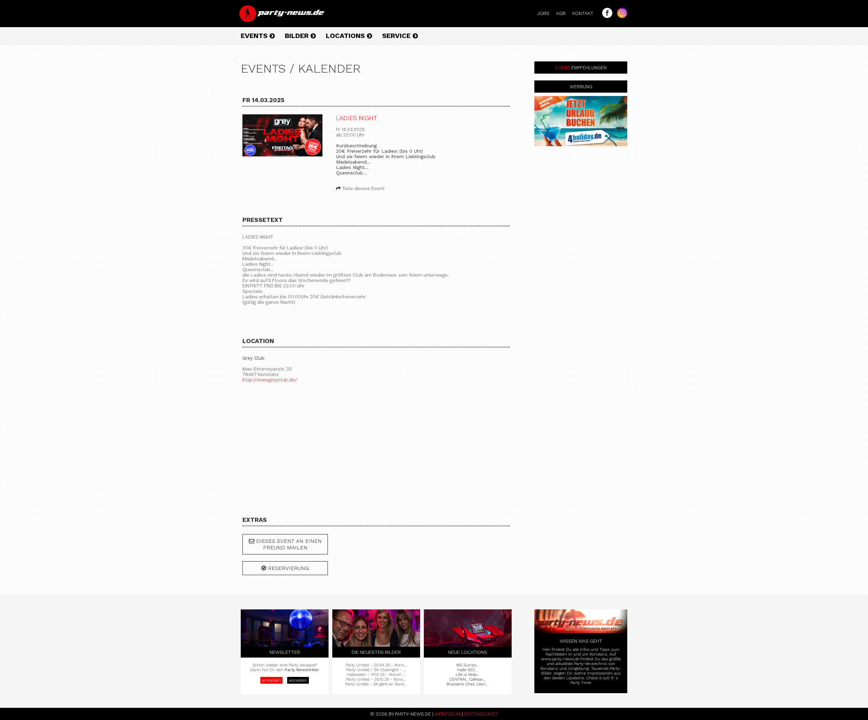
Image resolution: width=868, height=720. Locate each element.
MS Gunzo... (467, 665)
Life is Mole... (468, 674)
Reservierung (287, 568)
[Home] (282, 20)
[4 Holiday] (580, 121)
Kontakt (585, 13)
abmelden (298, 680)
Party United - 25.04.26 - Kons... (376, 665)
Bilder (298, 36)
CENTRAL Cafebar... (467, 679)
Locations (346, 36)
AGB (563, 13)
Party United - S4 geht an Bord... (376, 684)
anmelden (271, 680)
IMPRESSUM (447, 714)
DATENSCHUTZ (481, 714)
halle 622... (467, 669)
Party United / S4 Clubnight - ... (376, 669)
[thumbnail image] (282, 135)
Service (397, 36)
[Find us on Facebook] (605, 16)
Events (255, 36)
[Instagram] (620, 16)
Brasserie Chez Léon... (468, 684)
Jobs (546, 13)
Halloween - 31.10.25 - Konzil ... (376, 674)
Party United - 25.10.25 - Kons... (376, 679)
